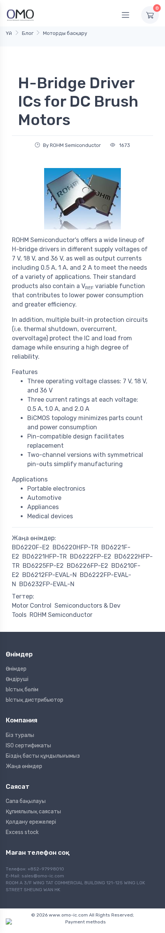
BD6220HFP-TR (75, 547)
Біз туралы (20, 735)
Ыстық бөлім (22, 689)
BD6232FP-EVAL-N (46, 584)
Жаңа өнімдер (24, 766)
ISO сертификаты (28, 745)
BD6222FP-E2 (90, 556)
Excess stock (22, 832)
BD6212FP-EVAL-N (49, 575)
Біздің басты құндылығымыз (43, 756)
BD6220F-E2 (31, 547)
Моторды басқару (65, 33)
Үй (9, 33)
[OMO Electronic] (20, 15)
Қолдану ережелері (31, 822)
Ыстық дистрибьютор (34, 700)
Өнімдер (16, 669)
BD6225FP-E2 (43, 565)
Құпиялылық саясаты (33, 811)
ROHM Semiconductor (61, 614)
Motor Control (31, 605)
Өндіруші (17, 679)
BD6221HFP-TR (44, 556)
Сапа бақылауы (26, 801)
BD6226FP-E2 (87, 565)
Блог (27, 33)
